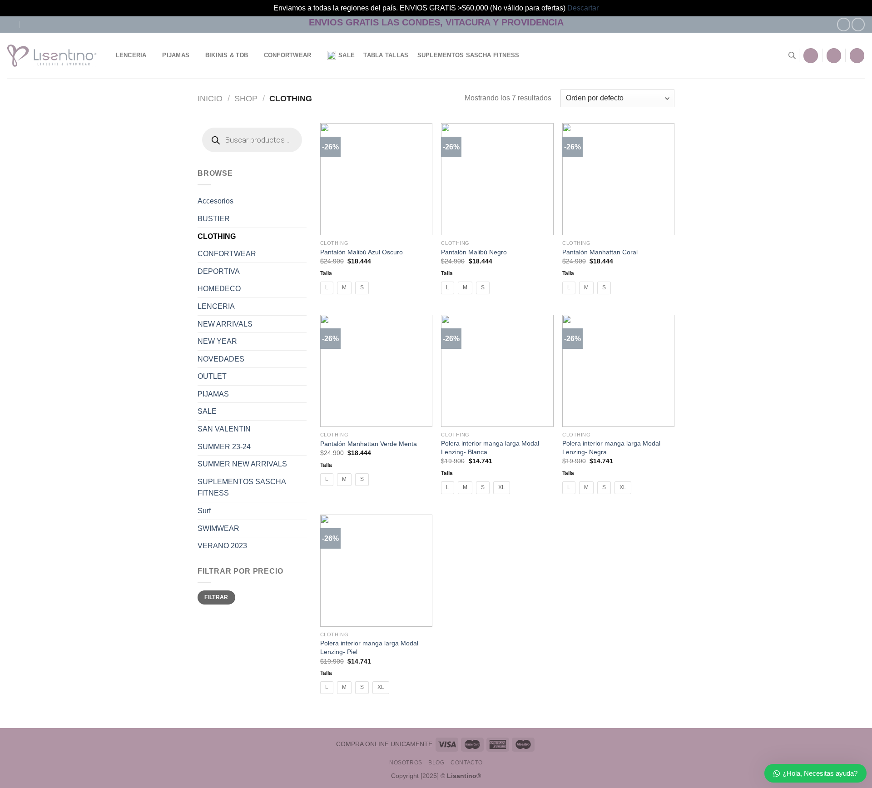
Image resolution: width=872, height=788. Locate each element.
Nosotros (405, 762)
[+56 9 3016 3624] (29, 24)
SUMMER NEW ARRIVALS (242, 464)
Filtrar (216, 597)
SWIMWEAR (218, 528)
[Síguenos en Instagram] (858, 24)
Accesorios (215, 201)
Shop (246, 98)
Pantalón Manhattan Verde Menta (368, 443)
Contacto (467, 762)
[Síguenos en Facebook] (843, 24)
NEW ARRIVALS (225, 324)
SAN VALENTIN (224, 429)
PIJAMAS (175, 55)
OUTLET (212, 376)
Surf (204, 511)
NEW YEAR (217, 341)
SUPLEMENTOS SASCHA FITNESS (468, 55)
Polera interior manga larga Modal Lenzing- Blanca (490, 448)
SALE (346, 55)
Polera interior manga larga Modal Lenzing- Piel (369, 647)
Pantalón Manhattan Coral (600, 252)
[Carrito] (857, 55)
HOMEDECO (219, 288)
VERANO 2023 (222, 546)
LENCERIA (131, 55)
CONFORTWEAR (288, 55)
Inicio (210, 98)
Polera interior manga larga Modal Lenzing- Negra (611, 448)
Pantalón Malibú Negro (474, 252)
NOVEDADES (221, 359)
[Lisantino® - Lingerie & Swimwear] (52, 56)
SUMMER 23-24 (224, 447)
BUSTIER (214, 219)
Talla (326, 273)
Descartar (583, 8)
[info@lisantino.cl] (11, 24)
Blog (436, 762)
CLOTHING (217, 236)
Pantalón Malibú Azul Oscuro (361, 252)
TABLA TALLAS (385, 55)
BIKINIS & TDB (226, 55)
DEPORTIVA (219, 271)
